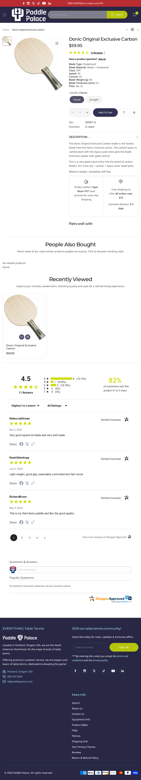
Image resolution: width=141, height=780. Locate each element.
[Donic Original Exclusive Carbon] (25, 317)
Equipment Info (81, 719)
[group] (38, 64)
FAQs (75, 730)
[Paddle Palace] (29, 14)
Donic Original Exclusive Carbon (21, 347)
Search (76, 703)
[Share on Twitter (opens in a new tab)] (27, 444)
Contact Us (78, 714)
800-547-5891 (15, 676)
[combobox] (87, 15)
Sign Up (124, 647)
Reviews (76, 752)
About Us (77, 708)
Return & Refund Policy (85, 757)
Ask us (102, 59)
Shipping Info (80, 741)
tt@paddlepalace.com (19, 681)
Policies (76, 735)
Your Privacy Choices (83, 746)
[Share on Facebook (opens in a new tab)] (21, 444)
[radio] (70, 378)
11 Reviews (97, 52)
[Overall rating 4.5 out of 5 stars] (79, 53)
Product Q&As (80, 724)
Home (6, 29)
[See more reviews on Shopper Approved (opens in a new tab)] (33, 444)
